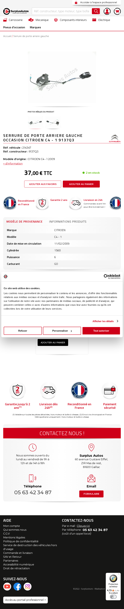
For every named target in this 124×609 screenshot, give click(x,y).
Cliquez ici (83, 525)
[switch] (113, 597)
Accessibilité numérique (18, 564)
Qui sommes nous (14, 529)
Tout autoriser (101, 330)
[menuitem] (13, 19)
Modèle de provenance (24, 221)
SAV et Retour (12, 556)
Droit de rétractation (16, 568)
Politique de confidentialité (20, 541)
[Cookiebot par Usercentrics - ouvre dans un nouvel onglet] (106, 276)
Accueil (7, 36)
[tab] (24, 221)
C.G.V (6, 533)
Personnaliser (60, 330)
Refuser (22, 330)
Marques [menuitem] (35, 27)
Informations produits (68, 221)
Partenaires (10, 560)
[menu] (62, 23)
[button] (35, 122)
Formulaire (91, 493)
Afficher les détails (103, 321)
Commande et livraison (18, 552)
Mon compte (11, 525)
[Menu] (119, 575)
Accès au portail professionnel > (25, 599)
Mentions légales (14, 537)
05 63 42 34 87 (32, 492)
